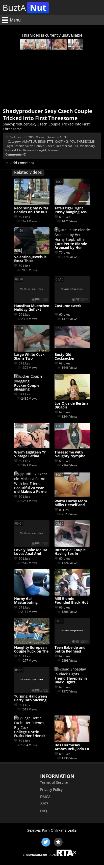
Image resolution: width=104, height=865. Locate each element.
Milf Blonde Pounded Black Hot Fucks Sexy (71, 601)
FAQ (43, 810)
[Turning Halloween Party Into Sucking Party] (31, 691)
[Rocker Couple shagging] (31, 381)
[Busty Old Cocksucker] (72, 350)
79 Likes (64, 252)
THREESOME (86, 141)
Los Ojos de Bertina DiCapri (71, 405)
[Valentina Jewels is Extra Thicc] (31, 252)
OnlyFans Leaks (64, 830)
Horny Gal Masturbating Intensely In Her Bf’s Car (31, 601)
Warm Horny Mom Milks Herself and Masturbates (71, 503)
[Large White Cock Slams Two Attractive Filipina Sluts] (31, 350)
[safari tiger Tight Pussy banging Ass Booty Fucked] (72, 203)
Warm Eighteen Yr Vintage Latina (30, 454)
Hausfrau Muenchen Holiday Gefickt (31, 308)
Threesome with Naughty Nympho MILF (70, 454)
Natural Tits (13, 150)
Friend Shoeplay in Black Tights (71, 680)
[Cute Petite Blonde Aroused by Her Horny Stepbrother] (72, 239)
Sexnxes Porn (38, 830)
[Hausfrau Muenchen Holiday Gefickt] (31, 301)
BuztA (24, 7)
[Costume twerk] (72, 301)
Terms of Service (54, 782)
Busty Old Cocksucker (65, 357)
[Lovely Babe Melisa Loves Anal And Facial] (31, 545)
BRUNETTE (46, 141)
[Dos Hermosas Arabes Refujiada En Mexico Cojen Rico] (72, 740)
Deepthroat (64, 146)
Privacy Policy (51, 789)
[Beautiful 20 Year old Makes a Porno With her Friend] (31, 483)
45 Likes (24, 656)
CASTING (61, 141)
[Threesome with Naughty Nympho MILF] (72, 447)
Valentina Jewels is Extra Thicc (30, 259)
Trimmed (53, 150)
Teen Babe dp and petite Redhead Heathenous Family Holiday (71, 649)
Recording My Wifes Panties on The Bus (31, 210)
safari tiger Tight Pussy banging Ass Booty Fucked (71, 210)
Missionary (87, 146)
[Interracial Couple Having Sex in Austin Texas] (72, 545)
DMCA (45, 796)
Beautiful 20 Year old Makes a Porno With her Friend (30, 490)
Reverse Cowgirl (34, 150)
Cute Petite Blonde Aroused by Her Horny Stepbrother (71, 246)
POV (72, 141)
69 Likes (15, 137)
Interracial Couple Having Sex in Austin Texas (70, 552)
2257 (44, 803)
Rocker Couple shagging (26, 387)
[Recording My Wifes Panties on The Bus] (31, 203)
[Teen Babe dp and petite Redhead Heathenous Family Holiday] (72, 643)
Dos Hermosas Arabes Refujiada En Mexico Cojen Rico (72, 747)
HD (75, 146)
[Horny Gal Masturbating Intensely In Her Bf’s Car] (31, 594)
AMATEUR (29, 141)
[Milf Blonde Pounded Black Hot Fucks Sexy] (72, 594)
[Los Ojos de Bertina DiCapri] (72, 399)
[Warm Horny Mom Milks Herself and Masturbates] (72, 496)
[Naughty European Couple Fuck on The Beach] (31, 643)
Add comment (22, 162)
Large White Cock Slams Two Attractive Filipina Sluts (29, 357)
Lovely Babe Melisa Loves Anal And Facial (30, 552)
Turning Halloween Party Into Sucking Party (30, 698)
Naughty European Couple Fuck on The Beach (31, 649)
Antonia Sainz (23, 146)
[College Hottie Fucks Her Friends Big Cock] (31, 727)
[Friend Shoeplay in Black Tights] (72, 674)
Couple (39, 146)
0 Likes (64, 510)
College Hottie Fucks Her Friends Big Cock (29, 734)
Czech (50, 146)
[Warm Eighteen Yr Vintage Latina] (31, 447)
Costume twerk (68, 306)
